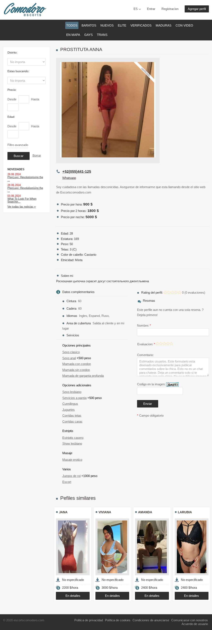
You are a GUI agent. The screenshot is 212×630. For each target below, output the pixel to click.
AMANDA (145, 512)
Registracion (169, 9)
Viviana (105, 512)
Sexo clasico (71, 352)
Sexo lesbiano (71, 392)
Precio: (12, 89)
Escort (66, 482)
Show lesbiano (72, 443)
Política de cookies (117, 620)
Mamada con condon (76, 364)
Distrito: (12, 52)
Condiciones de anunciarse (150, 620)
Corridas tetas (71, 415)
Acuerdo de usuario (195, 624)
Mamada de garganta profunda (83, 375)
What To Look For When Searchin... (21, 200)
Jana (63, 512)
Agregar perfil (197, 9)
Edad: (11, 116)
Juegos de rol (71, 476)
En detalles (72, 595)
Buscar (18, 156)
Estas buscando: (18, 71)
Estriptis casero (72, 437)
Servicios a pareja (74, 398)
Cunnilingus (70, 403)
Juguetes (68, 409)
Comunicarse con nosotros (189, 620)
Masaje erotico (72, 459)
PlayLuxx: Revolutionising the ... (25, 179)
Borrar (37, 155)
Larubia (185, 512)
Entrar (151, 9)
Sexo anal (69, 358)
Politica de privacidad (88, 620)
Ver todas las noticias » (21, 206)
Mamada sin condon (76, 370)
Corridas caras (72, 421)
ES (136, 9)
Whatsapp (69, 178)
